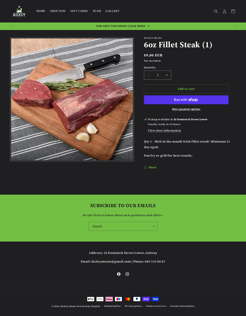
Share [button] (152, 167)
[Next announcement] (235, 26)
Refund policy (112, 306)
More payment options (186, 109)
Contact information (182, 306)
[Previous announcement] (11, 26)
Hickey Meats (68, 306)
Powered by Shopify (88, 306)
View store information (164, 130)
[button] (216, 11)
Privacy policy (133, 306)
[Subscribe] (153, 226)
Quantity (150, 67)
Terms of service (156, 306)
